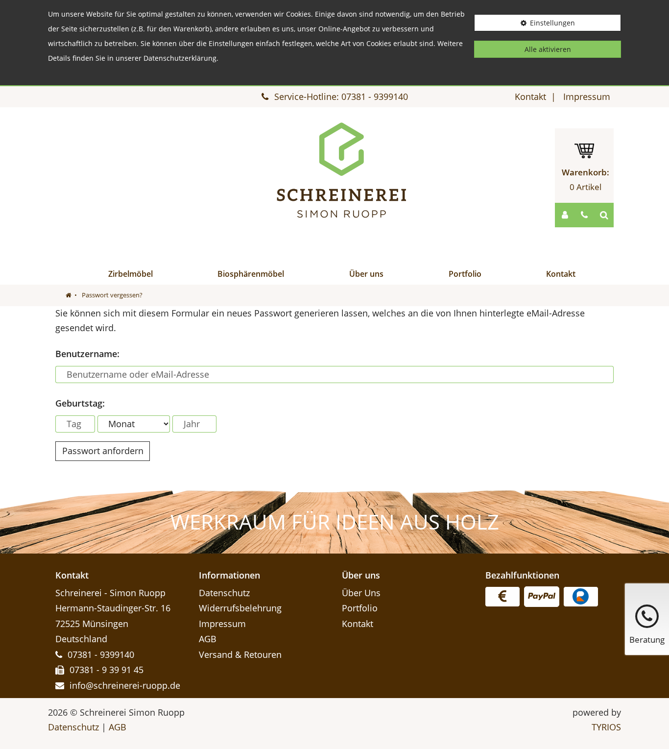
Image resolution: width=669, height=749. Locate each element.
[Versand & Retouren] (502, 596)
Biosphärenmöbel (250, 273)
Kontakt (530, 96)
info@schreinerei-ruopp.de (125, 685)
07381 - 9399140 (374, 96)
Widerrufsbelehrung (240, 608)
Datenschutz (224, 593)
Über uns (366, 273)
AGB (207, 639)
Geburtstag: (80, 403)
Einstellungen (552, 22)
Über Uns (361, 593)
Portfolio (465, 273)
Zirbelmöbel (130, 273)
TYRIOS (606, 727)
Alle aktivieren (548, 49)
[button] (564, 215)
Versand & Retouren (240, 654)
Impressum (586, 96)
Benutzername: (87, 354)
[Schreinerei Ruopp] (341, 170)
